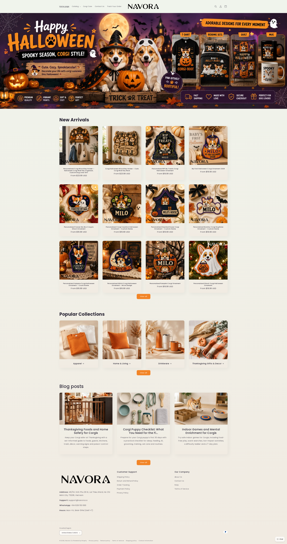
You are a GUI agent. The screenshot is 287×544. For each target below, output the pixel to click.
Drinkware (163, 363)
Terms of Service (182, 489)
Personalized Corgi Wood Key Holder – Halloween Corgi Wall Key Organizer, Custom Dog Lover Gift (78, 171)
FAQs (177, 485)
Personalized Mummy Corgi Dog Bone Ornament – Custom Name (208, 228)
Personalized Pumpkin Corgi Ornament (165, 284)
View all (143, 296)
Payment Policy (123, 489)
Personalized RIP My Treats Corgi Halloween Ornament (165, 170)
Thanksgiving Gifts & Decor (207, 363)
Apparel (77, 363)
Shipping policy (131, 541)
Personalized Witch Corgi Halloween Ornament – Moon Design (121, 284)
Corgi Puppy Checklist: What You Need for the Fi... (143, 431)
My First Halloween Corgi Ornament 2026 (208, 169)
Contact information (146, 541)
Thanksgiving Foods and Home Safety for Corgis (86, 431)
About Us (178, 477)
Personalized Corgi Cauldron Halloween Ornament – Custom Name (122, 228)
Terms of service (118, 541)
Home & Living (120, 363)
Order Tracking (123, 485)
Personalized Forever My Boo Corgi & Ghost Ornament (79, 228)
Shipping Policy (123, 477)
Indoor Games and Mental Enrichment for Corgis (201, 431)
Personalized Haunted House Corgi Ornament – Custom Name (165, 228)
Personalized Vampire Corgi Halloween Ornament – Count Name (78, 284)
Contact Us (179, 481)
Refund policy (105, 541)
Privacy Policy (122, 493)
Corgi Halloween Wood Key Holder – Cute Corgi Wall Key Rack (122, 170)
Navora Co (69, 541)
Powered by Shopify (80, 541)
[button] (76, 6)
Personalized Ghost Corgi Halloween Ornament (208, 284)
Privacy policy (93, 541)
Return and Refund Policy (127, 481)
